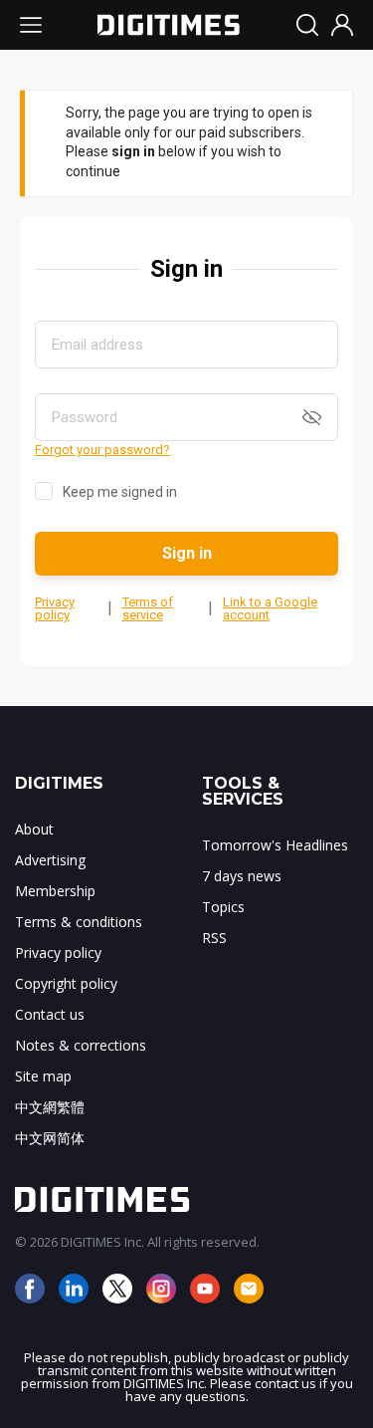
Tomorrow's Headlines (275, 844)
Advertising (50, 859)
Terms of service (147, 608)
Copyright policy (66, 983)
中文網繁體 (50, 1106)
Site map (43, 1076)
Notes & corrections (80, 1045)
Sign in (187, 553)
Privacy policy (55, 608)
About (34, 829)
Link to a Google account (270, 608)
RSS (214, 937)
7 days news (241, 875)
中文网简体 (50, 1137)
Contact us (50, 1014)
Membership (55, 890)
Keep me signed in (120, 492)
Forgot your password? (102, 449)
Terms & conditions (78, 921)
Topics (223, 906)
